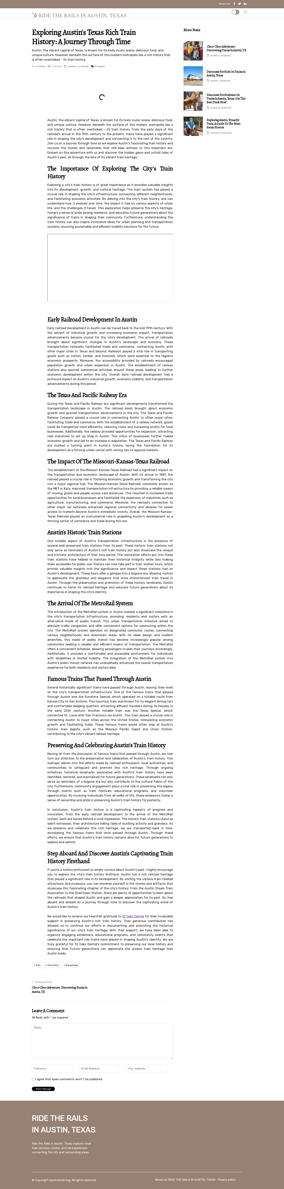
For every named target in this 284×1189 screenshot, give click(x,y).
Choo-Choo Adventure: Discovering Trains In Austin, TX (226, 48)
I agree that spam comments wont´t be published (68, 1079)
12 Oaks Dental (133, 916)
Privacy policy (227, 1179)
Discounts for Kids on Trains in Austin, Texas (226, 74)
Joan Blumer (40, 66)
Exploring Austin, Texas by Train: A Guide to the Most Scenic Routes (224, 124)
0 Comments (100, 66)
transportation (71, 965)
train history (53, 965)
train (38, 965)
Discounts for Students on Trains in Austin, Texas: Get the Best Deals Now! (226, 98)
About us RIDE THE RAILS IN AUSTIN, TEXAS (185, 1179)
